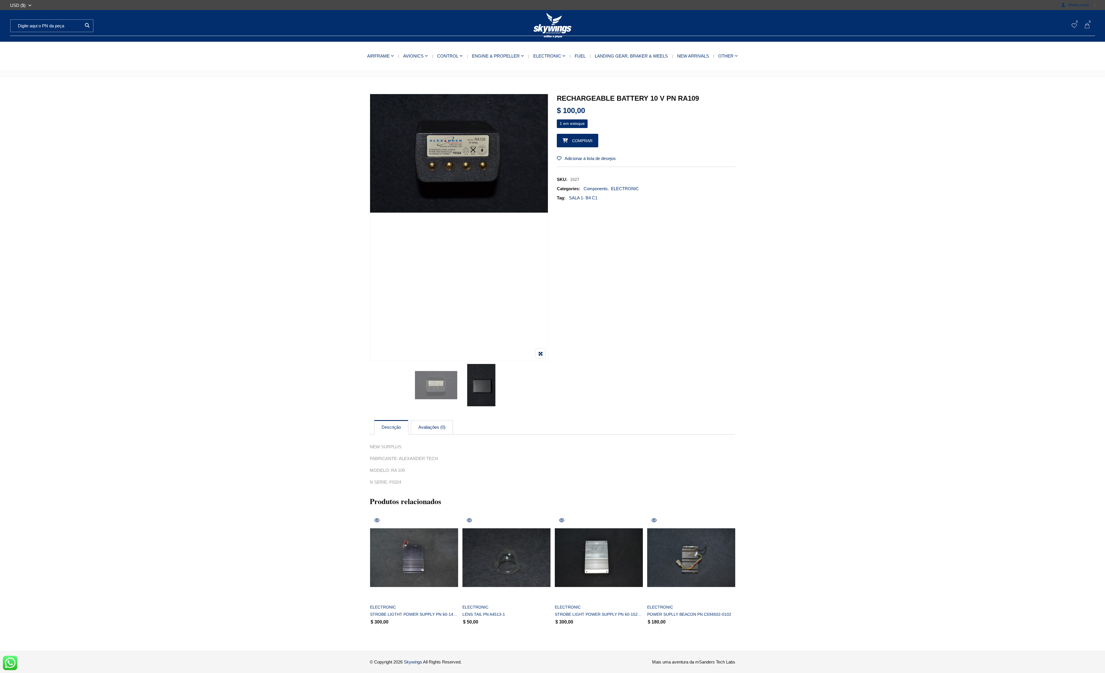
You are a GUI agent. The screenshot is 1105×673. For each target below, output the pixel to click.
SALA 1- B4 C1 (583, 197)
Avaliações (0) (431, 427)
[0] (1074, 26)
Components (596, 188)
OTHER (726, 56)
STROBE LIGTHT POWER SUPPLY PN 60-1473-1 (414, 614)
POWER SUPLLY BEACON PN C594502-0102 (689, 614)
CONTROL (447, 56)
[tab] (391, 427)
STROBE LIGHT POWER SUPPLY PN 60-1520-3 (599, 614)
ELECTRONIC (547, 56)
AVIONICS (413, 56)
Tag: (561, 197)
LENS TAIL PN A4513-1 (483, 614)
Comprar (582, 140)
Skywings (413, 661)
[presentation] (374, 579)
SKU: (562, 179)
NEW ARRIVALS (693, 56)
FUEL (580, 56)
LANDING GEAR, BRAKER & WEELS (631, 56)
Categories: (568, 188)
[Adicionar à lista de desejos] (380, 592)
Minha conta (1078, 5)
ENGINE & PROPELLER (496, 56)
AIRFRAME (378, 56)
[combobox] (18, 5)
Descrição (391, 427)
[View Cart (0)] (1087, 26)
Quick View (376, 520)
